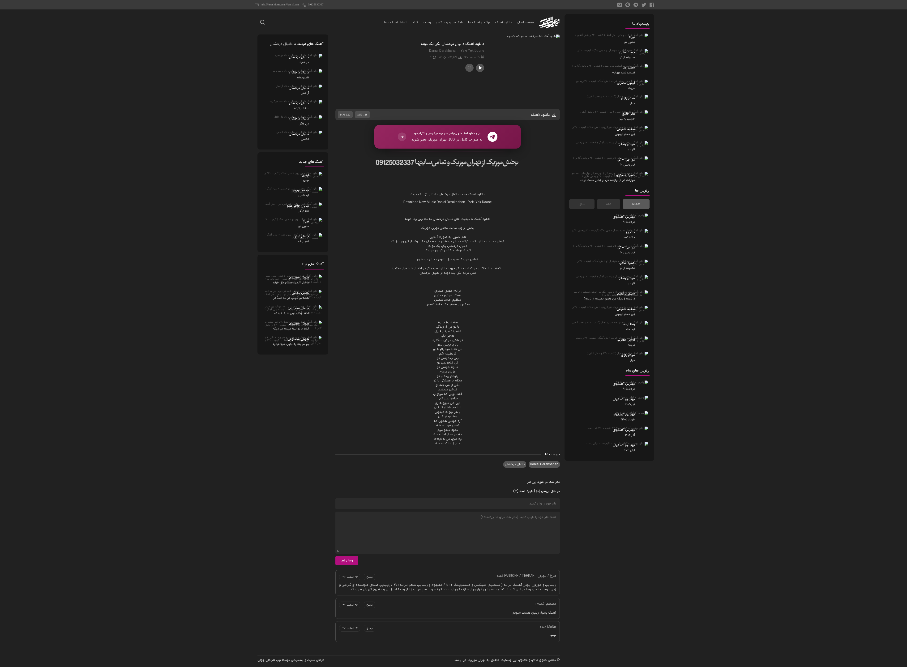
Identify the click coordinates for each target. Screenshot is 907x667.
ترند (415, 22)
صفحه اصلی (525, 22)
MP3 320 (345, 114)
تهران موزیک (476, 660)
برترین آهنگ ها (479, 22)
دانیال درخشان (515, 464)
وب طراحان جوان (269, 660)
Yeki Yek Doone (480, 202)
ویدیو (427, 22)
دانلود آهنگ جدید (472, 194)
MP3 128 (362, 114)
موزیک (425, 228)
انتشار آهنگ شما (395, 22)
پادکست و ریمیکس (449, 22)
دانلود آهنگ (503, 22)
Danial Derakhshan (451, 202)
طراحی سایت (316, 660)
